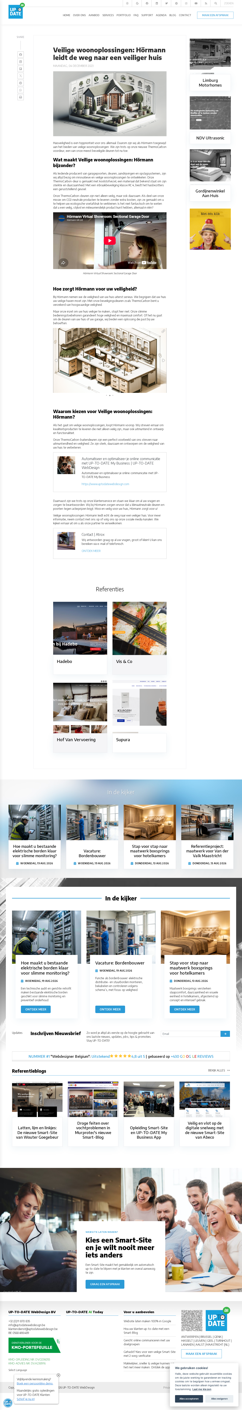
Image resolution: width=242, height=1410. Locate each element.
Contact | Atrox (93, 534)
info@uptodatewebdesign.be (27, 1325)
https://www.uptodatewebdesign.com (105, 484)
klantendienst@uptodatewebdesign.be (33, 1329)
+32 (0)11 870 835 (19, 1321)
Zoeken (228, 3)
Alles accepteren (189, 1398)
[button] (163, 331)
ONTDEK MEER (91, 551)
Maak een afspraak (201, 1354)
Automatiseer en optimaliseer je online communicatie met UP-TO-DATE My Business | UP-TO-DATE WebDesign (121, 463)
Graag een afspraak (105, 1284)
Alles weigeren (219, 1398)
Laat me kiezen (201, 1389)
